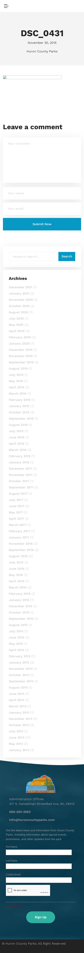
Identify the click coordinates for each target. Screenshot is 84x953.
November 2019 (21, 356)
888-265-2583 (19, 812)
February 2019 (19, 400)
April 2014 (16, 700)
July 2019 (16, 375)
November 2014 (21, 669)
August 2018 (18, 425)
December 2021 (20, 287)
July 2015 (16, 631)
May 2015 (16, 644)
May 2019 (16, 381)
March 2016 (17, 587)
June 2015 (16, 637)
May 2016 (16, 575)
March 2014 (17, 706)
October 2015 (19, 612)
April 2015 (16, 650)
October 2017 (19, 481)
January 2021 (19, 293)
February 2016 (19, 594)
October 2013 (19, 725)
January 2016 (19, 600)
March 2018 (17, 450)
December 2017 (20, 468)
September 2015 (21, 619)
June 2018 (16, 437)
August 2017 (18, 493)
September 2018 (21, 418)
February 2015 (19, 656)
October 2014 (19, 675)
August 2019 (18, 368)
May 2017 (16, 512)
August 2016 (18, 556)
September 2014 (21, 681)
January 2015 (19, 662)
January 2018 (19, 462)
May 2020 (16, 325)
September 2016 (21, 550)
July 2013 (16, 731)
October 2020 (19, 306)
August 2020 (18, 312)
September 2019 (21, 362)
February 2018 (19, 456)
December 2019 (20, 350)
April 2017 (16, 518)
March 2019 (17, 393)
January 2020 (19, 343)
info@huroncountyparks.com (32, 820)
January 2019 (19, 406)
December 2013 (20, 719)
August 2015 (18, 625)
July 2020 (16, 318)
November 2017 (20, 475)
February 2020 (20, 337)
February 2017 (19, 531)
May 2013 (16, 744)
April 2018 (16, 443)
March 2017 (17, 525)
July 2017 (16, 500)
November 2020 (21, 300)
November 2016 (21, 543)
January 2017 (19, 537)
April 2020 (17, 331)
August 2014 (18, 687)
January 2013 (19, 750)
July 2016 (16, 562)
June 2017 (16, 506)
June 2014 (16, 694)
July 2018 (16, 431)
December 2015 (20, 606)
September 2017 (21, 487)
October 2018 (19, 412)
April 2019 (16, 387)
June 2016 (16, 569)
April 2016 (16, 581)
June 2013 (16, 737)
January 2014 (19, 712)
